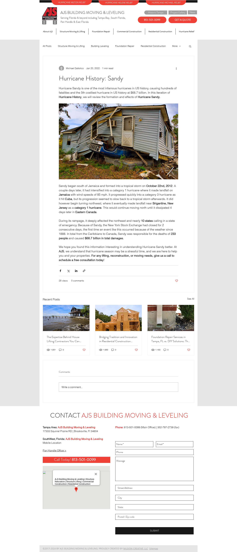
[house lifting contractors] (66, 318)
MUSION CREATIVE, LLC (135, 548)
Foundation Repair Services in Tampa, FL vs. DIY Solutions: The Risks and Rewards (170, 339)
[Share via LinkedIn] (76, 270)
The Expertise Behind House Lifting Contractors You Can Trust (63, 339)
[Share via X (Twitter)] (68, 270)
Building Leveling (100, 46)
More (175, 46)
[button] (190, 46)
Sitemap (153, 548)
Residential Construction (153, 46)
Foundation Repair (124, 46)
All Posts (47, 46)
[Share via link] (84, 270)
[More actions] (176, 68)
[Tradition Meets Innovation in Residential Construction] (118, 318)
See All (190, 298)
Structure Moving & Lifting (71, 46)
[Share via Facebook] (60, 270)
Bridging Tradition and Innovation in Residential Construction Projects (118, 339)
